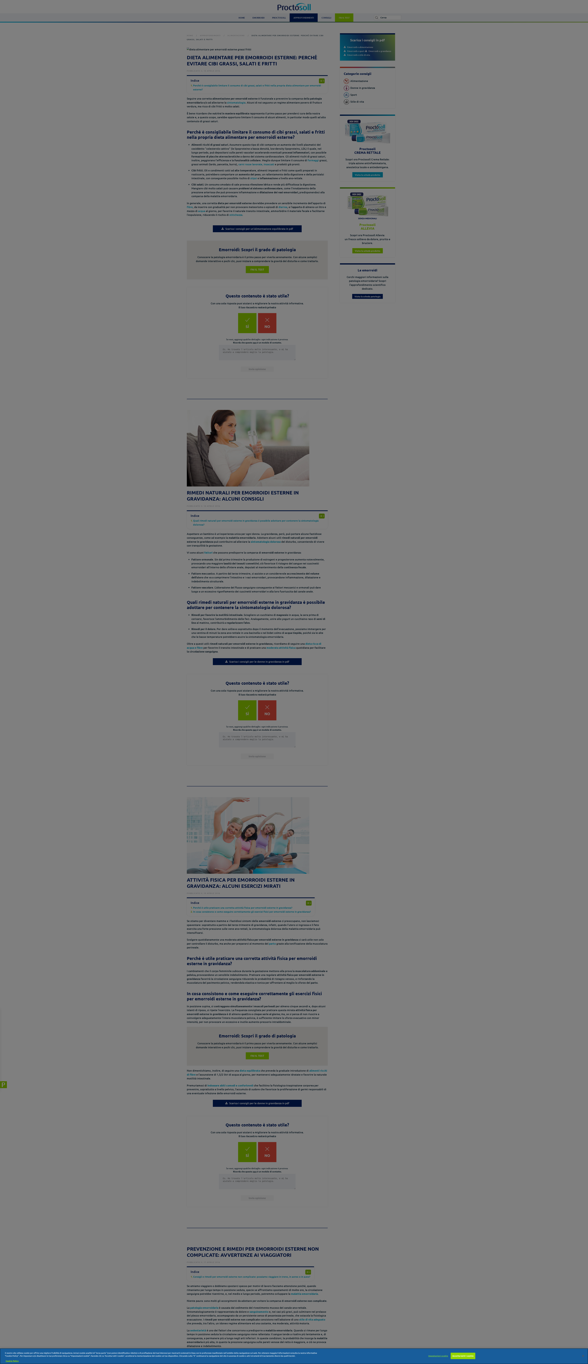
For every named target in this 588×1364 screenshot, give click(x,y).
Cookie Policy (12, 1361)
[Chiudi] (583, 1356)
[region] (294, 1356)
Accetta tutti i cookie (463, 1356)
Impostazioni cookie (438, 1356)
